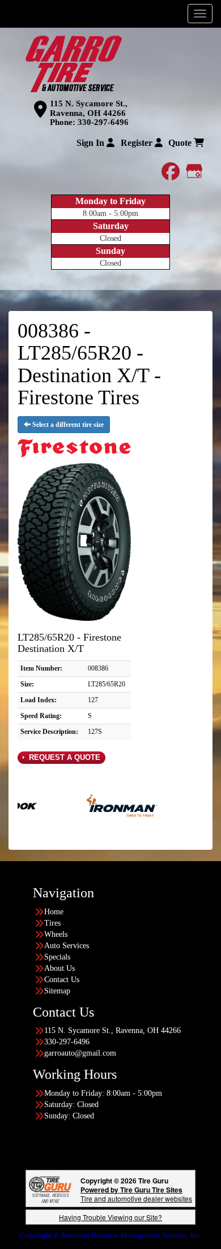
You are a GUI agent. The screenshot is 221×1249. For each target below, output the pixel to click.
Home (53, 911)
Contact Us (61, 979)
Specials (57, 957)
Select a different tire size (67, 425)
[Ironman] (103, 805)
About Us (59, 968)
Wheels (55, 934)
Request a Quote (63, 757)
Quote (181, 143)
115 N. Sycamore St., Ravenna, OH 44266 (89, 108)
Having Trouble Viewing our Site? (110, 1217)
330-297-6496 (103, 122)
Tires (52, 923)
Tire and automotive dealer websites (136, 1194)
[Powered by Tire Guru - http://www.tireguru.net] (50, 1188)
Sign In (91, 143)
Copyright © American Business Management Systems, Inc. (111, 1235)
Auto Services (66, 945)
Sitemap (57, 991)
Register (138, 143)
